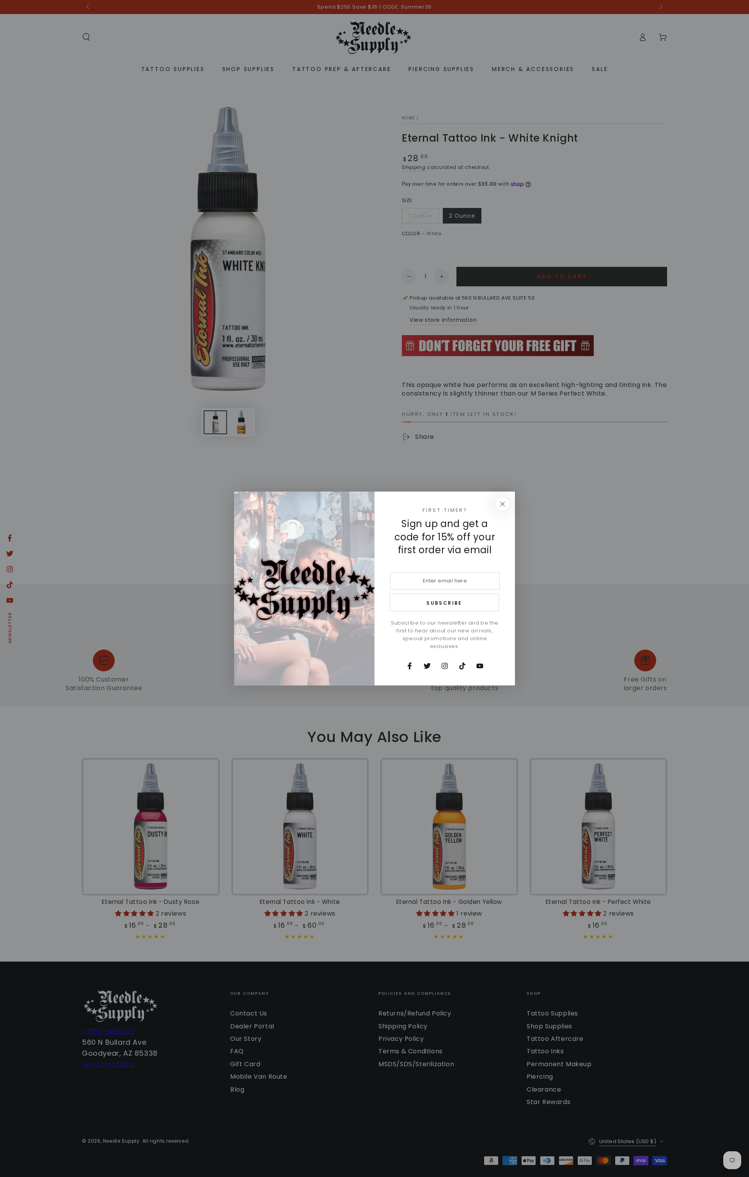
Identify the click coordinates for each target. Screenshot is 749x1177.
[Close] (502, 504)
